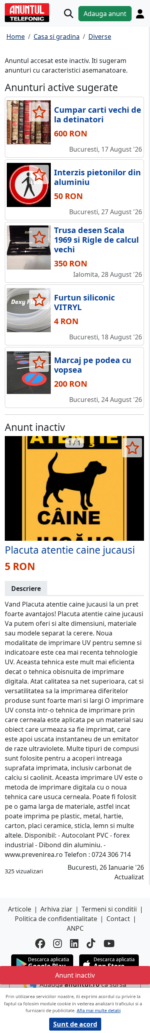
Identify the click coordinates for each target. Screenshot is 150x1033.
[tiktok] (91, 943)
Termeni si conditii (109, 909)
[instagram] (57, 943)
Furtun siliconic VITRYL (84, 302)
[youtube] (109, 943)
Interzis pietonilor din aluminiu (97, 177)
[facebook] (40, 943)
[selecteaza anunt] (39, 112)
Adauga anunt (105, 13)
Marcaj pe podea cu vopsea (92, 365)
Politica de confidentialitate (56, 918)
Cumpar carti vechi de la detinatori (97, 114)
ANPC (75, 928)
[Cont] (140, 13)
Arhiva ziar (56, 909)
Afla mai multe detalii (99, 1010)
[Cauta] (68, 13)
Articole (19, 909)
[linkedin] (74, 943)
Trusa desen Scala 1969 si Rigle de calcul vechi (96, 240)
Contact (118, 918)
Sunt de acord (75, 1024)
